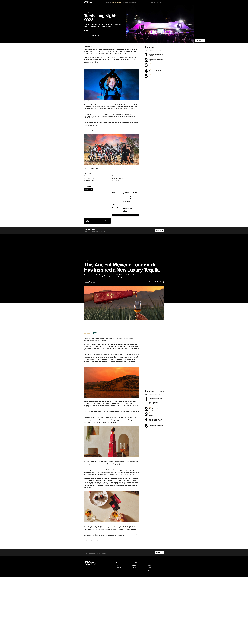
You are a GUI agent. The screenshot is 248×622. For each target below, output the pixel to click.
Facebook (134, 564)
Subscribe (153, 2)
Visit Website (125, 215)
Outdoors (116, 180)
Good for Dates (90, 178)
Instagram (134, 565)
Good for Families (118, 178)
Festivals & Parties (127, 208)
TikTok (133, 569)
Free (115, 175)
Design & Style (125, 2)
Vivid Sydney (130, 49)
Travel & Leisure (132, 2)
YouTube (134, 567)
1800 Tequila (95, 540)
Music (124, 210)
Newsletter (134, 562)
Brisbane (150, 565)
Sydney (124, 200)
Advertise (118, 564)
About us (118, 562)
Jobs (117, 565)
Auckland (150, 567)
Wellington (150, 569)
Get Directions (126, 201)
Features (87, 173)
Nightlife (125, 211)
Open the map (88, 189)
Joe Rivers (86, 30)
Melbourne (150, 564)
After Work (88, 175)
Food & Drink (108, 2)
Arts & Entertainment (116, 2)
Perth (149, 570)
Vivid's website (100, 130)
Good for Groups (90, 180)
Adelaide (150, 572)
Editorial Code (119, 567)
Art (123, 207)
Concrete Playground (88, 281)
